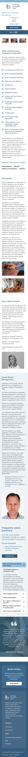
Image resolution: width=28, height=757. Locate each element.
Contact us (10, 556)
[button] (14, 564)
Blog (6, 740)
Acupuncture (9, 730)
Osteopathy (8, 727)
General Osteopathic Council (13, 546)
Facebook (8, 743)
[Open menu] (16, 32)
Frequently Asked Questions (13, 737)
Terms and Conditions (14, 754)
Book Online (14, 27)
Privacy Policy (5, 754)
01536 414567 (14, 24)
